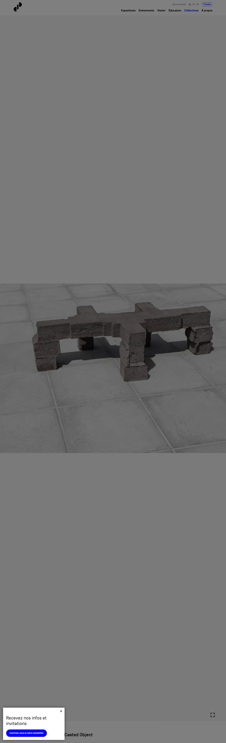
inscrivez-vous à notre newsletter (27, 733)
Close (61, 711)
